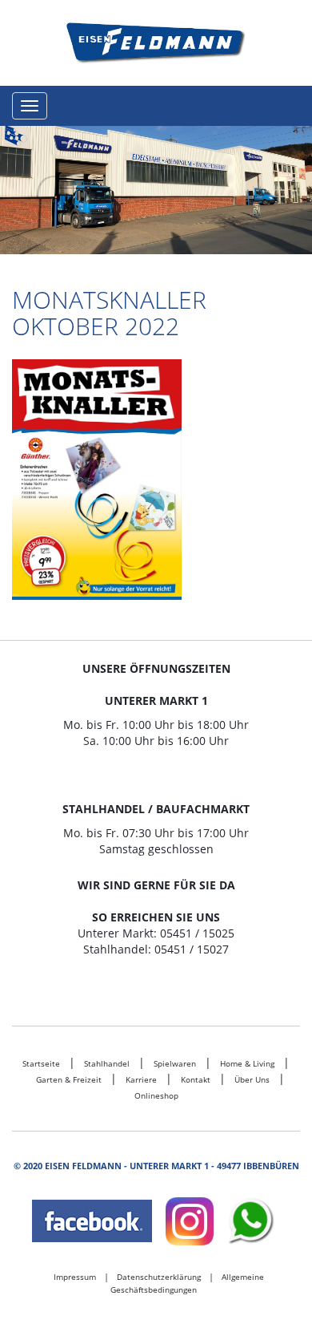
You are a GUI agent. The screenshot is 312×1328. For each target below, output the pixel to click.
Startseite (41, 1063)
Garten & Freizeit (69, 1079)
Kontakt (195, 1079)
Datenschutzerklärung (159, 1276)
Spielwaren (175, 1063)
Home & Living (247, 1063)
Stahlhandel (107, 1063)
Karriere (141, 1079)
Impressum (75, 1276)
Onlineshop (156, 1095)
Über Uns (252, 1079)
